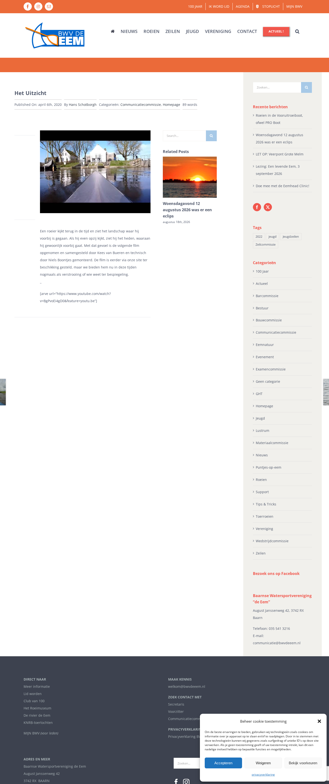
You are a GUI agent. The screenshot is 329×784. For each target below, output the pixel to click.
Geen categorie (268, 381)
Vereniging (264, 528)
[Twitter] (268, 207)
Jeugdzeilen (291, 237)
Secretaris (176, 704)
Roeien (261, 479)
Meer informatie (37, 686)
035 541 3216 (279, 628)
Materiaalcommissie (272, 442)
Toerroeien (264, 516)
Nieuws (262, 455)
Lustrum (262, 430)
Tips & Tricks (266, 504)
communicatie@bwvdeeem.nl (277, 643)
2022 (259, 237)
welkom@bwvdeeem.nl (186, 686)
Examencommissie (271, 369)
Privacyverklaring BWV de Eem (192, 736)
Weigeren (263, 763)
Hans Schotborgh (83, 104)
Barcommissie (267, 295)
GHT (259, 393)
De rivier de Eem (37, 715)
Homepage (171, 104)
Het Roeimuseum (37, 708)
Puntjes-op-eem (268, 467)
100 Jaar (262, 271)
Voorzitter (176, 711)
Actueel (262, 283)
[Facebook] (257, 207)
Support (262, 492)
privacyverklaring (263, 774)
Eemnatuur (265, 344)
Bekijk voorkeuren (303, 763)
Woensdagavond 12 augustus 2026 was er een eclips (187, 210)
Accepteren (223, 763)
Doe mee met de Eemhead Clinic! (282, 186)
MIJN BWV (31, 733)
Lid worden (33, 693)
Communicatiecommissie (140, 104)
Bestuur (262, 308)
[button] (319, 721)
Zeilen (261, 553)
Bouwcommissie (269, 320)
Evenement (265, 357)
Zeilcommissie (266, 244)
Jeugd (260, 418)
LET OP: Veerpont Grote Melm (279, 154)
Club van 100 (34, 701)
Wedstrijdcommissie (272, 541)
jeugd (272, 237)
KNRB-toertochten (38, 722)
